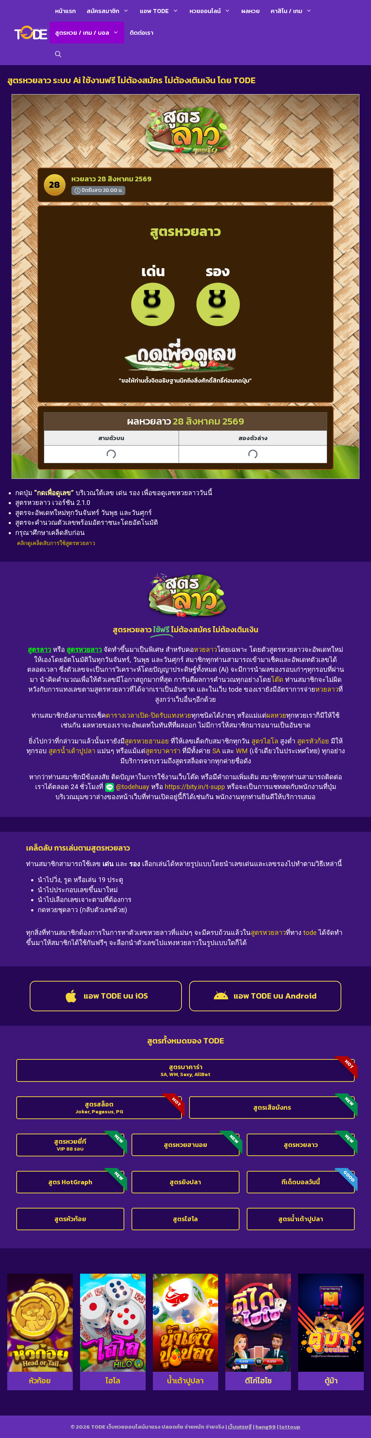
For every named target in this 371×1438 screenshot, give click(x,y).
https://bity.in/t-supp (195, 786)
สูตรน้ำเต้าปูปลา (72, 751)
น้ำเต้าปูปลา (185, 1380)
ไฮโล (112, 1380)
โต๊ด (277, 679)
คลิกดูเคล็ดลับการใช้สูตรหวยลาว (56, 543)
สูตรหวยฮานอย (147, 741)
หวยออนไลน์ (205, 11)
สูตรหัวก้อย (313, 741)
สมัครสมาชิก (103, 11)
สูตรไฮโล (264, 741)
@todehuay (132, 786)
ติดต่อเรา (141, 32)
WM (242, 751)
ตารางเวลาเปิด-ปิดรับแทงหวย (148, 715)
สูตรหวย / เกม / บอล (82, 32)
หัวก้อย (40, 1380)
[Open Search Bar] (58, 54)
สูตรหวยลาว (268, 932)
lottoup (289, 1426)
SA (216, 751)
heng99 (265, 1426)
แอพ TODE (154, 11)
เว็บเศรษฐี (240, 1426)
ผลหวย (250, 11)
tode (310, 932)
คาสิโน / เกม (286, 11)
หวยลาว (205, 649)
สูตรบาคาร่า (162, 751)
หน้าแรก (65, 11)
